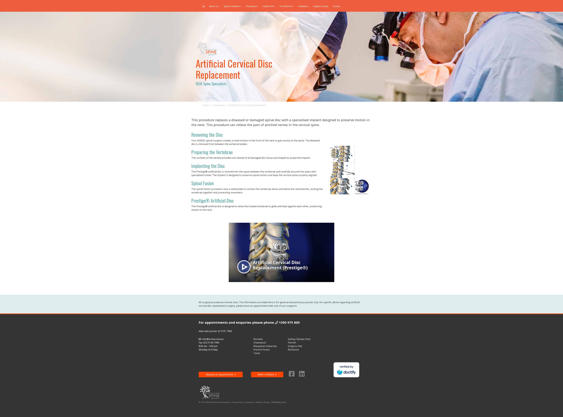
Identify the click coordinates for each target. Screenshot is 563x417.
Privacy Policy (237, 402)
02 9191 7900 (225, 331)
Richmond (293, 349)
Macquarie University (265, 346)
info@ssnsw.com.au (213, 339)
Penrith (292, 342)
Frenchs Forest (261, 349)
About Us (213, 6)
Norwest (258, 339)
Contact (336, 6)
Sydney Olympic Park (299, 339)
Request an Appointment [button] (220, 374)
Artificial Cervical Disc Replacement (247, 105)
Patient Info (268, 6)
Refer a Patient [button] (266, 374)
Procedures (251, 6)
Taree (256, 353)
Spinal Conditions (232, 6)
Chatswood (259, 342)
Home (205, 105)
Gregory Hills (295, 346)
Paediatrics (303, 6)
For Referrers (286, 6)
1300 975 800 (289, 322)
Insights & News (320, 6)
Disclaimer (249, 402)
